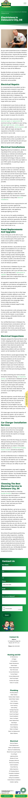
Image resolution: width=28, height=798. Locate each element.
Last (3, 577)
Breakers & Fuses (14, 758)
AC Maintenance (14, 656)
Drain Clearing (14, 701)
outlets (17, 125)
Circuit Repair (14, 754)
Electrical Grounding (14, 762)
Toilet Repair (14, 722)
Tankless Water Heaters (14, 696)
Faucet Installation (14, 716)
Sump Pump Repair (14, 714)
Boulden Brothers (6, 3)
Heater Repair (14, 665)
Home (2, 11)
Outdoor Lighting (14, 782)
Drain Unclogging (14, 703)
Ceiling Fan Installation (14, 777)
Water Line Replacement (14, 731)
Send (7, 615)
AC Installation (14, 661)
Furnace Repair (14, 674)
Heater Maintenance (14, 663)
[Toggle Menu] (25, 3)
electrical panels (19, 127)
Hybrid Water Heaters (14, 699)
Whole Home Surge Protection (14, 751)
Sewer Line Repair (14, 718)
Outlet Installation (14, 764)
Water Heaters (14, 694)
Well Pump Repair (14, 711)
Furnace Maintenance (14, 672)
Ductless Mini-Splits (14, 680)
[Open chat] (23, 790)
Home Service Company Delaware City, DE (12, 11)
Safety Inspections (14, 769)
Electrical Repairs (14, 743)
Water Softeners (14, 733)
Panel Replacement (14, 745)
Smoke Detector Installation (14, 779)
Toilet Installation (14, 724)
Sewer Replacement (14, 720)
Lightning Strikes (14, 756)
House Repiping (14, 727)
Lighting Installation (14, 775)
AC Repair (14, 659)
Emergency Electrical (14, 760)
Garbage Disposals (14, 709)
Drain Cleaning (14, 705)
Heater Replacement (14, 667)
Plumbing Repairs (14, 692)
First (3, 571)
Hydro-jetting (14, 707)
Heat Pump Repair (14, 678)
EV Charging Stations (14, 771)
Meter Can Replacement (14, 747)
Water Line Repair (14, 729)
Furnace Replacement (14, 676)
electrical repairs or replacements (10, 121)
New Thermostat (14, 669)
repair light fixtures (8, 125)
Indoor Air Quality (14, 682)
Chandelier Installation (14, 773)
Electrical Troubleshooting (14, 749)
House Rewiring (14, 766)
